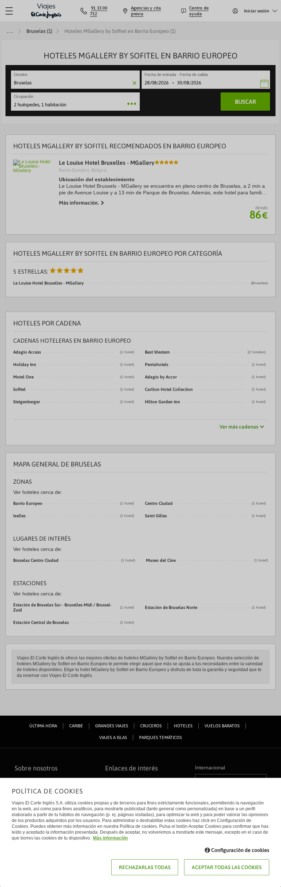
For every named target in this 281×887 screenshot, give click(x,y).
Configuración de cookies (240, 850)
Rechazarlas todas (145, 867)
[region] (140, 443)
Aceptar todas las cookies (227, 867)
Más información (110, 838)
